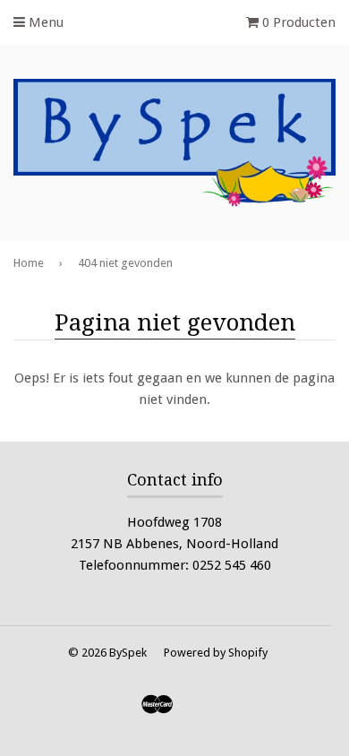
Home (28, 263)
